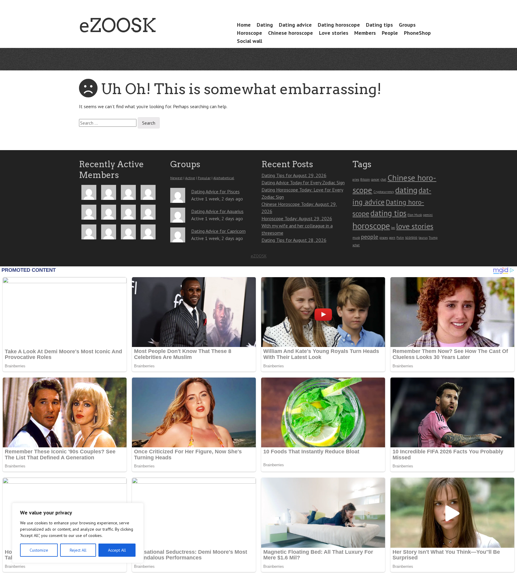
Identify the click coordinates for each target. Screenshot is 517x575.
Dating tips (379, 24)
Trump (433, 238)
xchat (356, 245)
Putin (400, 238)
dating (406, 190)
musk (356, 238)
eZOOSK (117, 25)
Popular (204, 178)
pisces (383, 238)
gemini (428, 215)
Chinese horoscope (290, 32)
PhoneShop (417, 32)
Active (190, 178)
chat (383, 179)
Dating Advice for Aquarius (217, 211)
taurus (423, 238)
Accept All (117, 550)
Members (365, 32)
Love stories (333, 32)
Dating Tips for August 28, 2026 (293, 240)
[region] (78, 533)
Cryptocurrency (383, 192)
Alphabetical (223, 178)
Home (244, 24)
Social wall (249, 40)
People (390, 32)
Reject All (78, 550)
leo (393, 228)
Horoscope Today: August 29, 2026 (296, 218)
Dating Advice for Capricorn (218, 231)
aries (355, 179)
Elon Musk (414, 215)
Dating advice (295, 24)
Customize (39, 550)
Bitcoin (365, 179)
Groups (407, 24)
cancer (375, 179)
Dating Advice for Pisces (215, 191)
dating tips (388, 213)
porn (392, 238)
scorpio (411, 237)
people (369, 236)
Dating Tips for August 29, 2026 (293, 175)
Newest (176, 178)
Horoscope (249, 32)
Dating (265, 24)
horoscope (371, 225)
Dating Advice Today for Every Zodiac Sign (303, 182)
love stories (414, 226)
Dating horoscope (339, 24)
